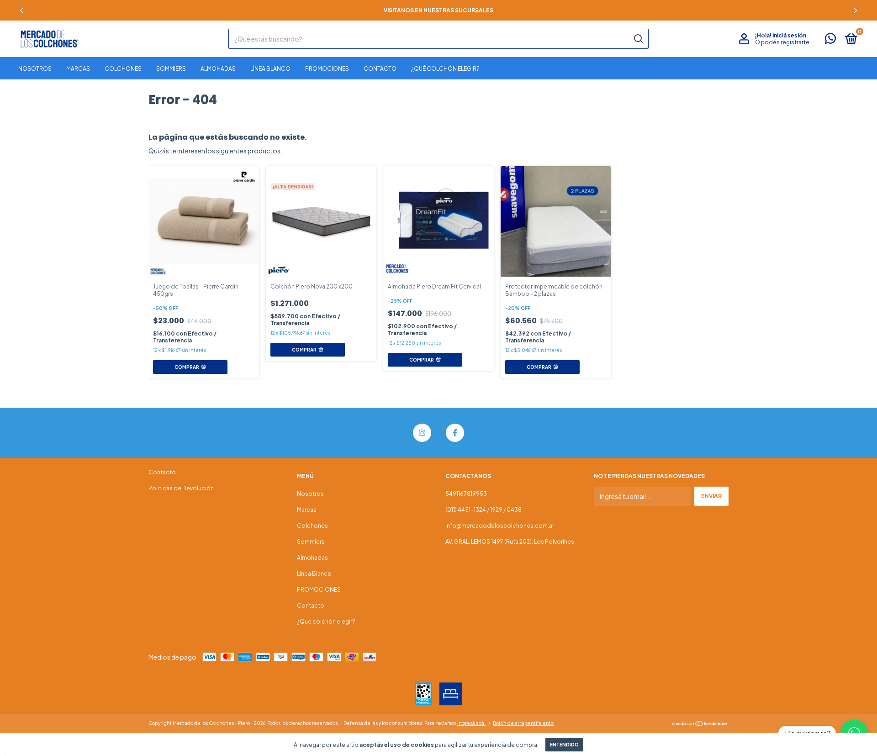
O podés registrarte (782, 42)
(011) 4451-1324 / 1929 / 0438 (483, 509)
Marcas (78, 68)
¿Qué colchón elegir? (445, 68)
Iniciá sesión (789, 35)
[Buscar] (637, 39)
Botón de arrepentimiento (523, 723)
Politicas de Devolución (181, 488)
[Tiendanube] (700, 724)
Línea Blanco (270, 68)
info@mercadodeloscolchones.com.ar (499, 525)
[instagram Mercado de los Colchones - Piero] (422, 433)
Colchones (123, 68)
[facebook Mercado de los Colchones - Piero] (455, 433)
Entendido (564, 744)
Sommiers (171, 68)
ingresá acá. (471, 723)
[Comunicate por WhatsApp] (830, 40)
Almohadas (218, 68)
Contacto (380, 68)
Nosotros (35, 68)
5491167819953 (466, 493)
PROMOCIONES (327, 68)
